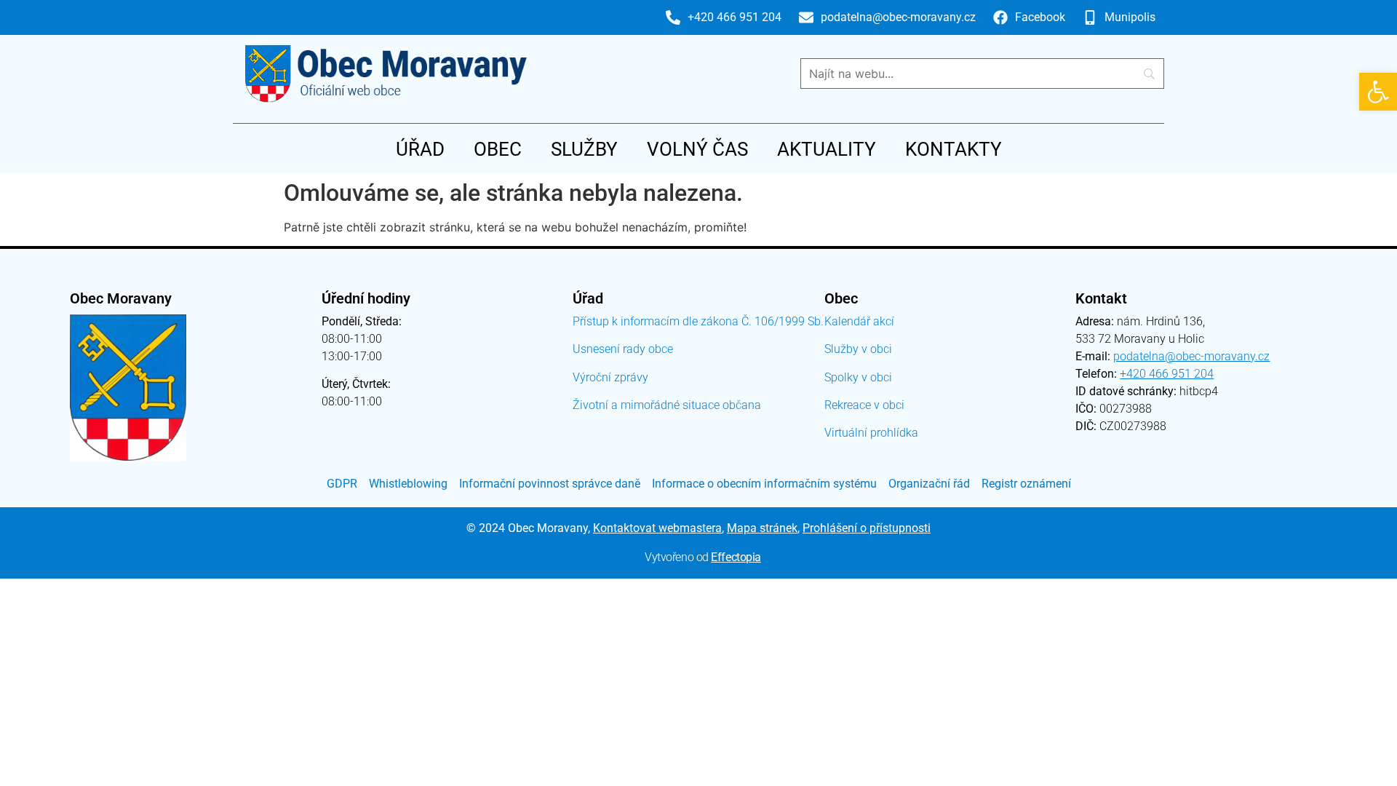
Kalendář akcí (859, 321)
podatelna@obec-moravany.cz (1191, 356)
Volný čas (697, 149)
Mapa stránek (762, 528)
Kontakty (953, 149)
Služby (584, 149)
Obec (498, 149)
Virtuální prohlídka (871, 433)
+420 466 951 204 (1167, 374)
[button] (1378, 92)
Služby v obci (858, 349)
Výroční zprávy (610, 377)
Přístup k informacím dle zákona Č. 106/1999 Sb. (698, 321)
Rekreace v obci (864, 405)
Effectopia (736, 557)
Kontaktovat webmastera (657, 528)
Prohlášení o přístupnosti (867, 528)
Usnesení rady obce (623, 349)
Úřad (420, 149)
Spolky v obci (858, 377)
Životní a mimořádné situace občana (667, 405)
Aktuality (826, 149)
